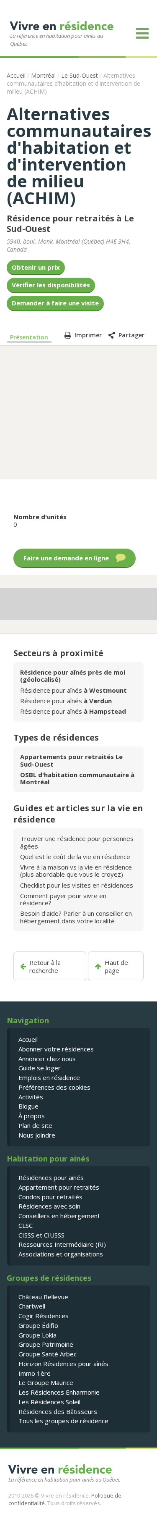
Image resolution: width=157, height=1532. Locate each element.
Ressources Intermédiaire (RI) (62, 1244)
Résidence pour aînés (73, 690)
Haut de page (116, 967)
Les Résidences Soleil (49, 1402)
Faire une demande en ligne (66, 558)
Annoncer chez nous (47, 1058)
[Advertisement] (79, 411)
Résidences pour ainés (51, 1177)
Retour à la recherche (45, 967)
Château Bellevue (43, 1297)
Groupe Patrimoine (45, 1344)
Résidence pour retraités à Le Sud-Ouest (70, 223)
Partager (131, 335)
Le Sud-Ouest (79, 75)
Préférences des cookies (54, 1087)
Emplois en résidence (49, 1077)
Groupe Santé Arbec (47, 1354)
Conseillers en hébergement (59, 1215)
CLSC (25, 1225)
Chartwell (31, 1306)
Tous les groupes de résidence (63, 1420)
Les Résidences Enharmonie (59, 1392)
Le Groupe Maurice (45, 1382)
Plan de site (35, 1125)
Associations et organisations (60, 1254)
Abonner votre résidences (56, 1049)
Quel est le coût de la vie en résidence (75, 856)
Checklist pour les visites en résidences (76, 885)
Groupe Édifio (38, 1325)
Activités (30, 1097)
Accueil (16, 75)
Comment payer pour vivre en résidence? (63, 899)
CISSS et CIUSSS (41, 1235)
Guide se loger (39, 1068)
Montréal (43, 75)
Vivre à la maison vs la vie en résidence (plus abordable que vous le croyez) (76, 870)
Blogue (28, 1106)
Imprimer (88, 335)
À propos (31, 1116)
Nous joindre (36, 1135)
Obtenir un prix (36, 267)
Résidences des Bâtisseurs (57, 1411)
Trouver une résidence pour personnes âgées (77, 842)
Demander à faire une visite (55, 303)
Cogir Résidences (43, 1315)
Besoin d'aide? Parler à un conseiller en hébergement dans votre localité (76, 917)
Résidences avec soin (49, 1206)
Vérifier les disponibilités (51, 285)
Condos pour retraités (50, 1197)
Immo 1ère (34, 1373)
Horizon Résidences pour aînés (63, 1363)
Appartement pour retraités (58, 1187)
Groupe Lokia (37, 1335)
